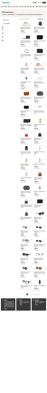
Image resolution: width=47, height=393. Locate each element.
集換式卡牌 (41, 6)
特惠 (14, 6)
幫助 (41, 2)
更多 (45, 6)
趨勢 (9, 6)
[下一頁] (39, 294)
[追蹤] (31, 22)
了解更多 (9, 308)
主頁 (21, 18)
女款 (20, 6)
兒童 (22, 6)
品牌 (6, 6)
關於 (39, 3)
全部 (3, 6)
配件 (33, 6)
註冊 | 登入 (44, 2)
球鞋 (25, 6)
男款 (17, 6)
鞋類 (28, 6)
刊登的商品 (35, 2)
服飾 (31, 6)
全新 (11, 6)
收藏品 (36, 6)
